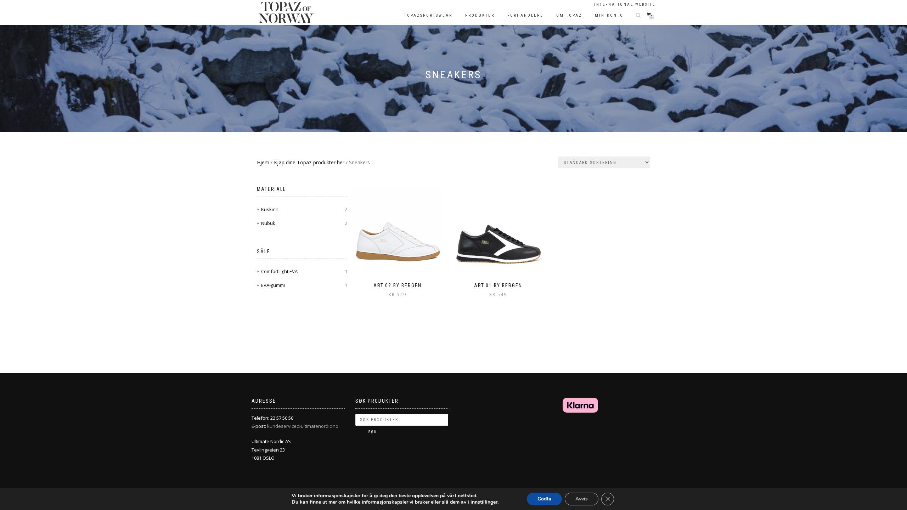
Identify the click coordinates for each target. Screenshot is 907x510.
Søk (372, 432)
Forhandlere (525, 15)
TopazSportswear (428, 15)
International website (624, 4)
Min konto (609, 15)
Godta (544, 498)
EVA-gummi (273, 285)
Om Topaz (569, 15)
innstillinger (484, 502)
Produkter (480, 15)
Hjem (263, 162)
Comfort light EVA (279, 271)
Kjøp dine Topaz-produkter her (309, 162)
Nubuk (268, 223)
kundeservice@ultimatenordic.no (302, 426)
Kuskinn (269, 209)
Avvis (581, 498)
